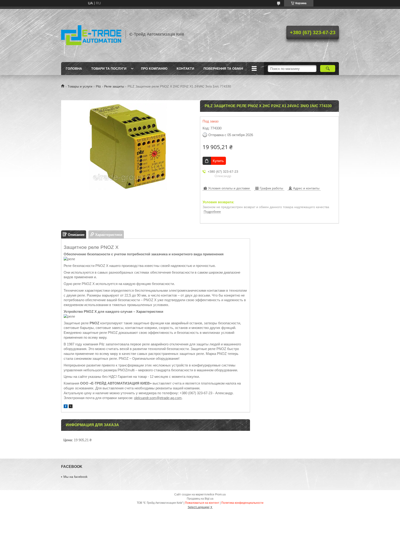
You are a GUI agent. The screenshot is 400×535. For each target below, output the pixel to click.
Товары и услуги (80, 86)
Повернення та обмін (223, 68)
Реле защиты (114, 86)
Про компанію (154, 68)
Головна (74, 68)
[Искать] (327, 68)
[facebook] (66, 407)
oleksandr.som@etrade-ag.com (158, 398)
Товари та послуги (108, 68)
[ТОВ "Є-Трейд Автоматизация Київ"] (91, 34)
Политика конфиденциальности (242, 502)
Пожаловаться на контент (202, 502)
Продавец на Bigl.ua (200, 498)
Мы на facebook (75, 477)
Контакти (185, 68)
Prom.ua (220, 494)
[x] (70, 407)
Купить (218, 161)
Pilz (98, 86)
